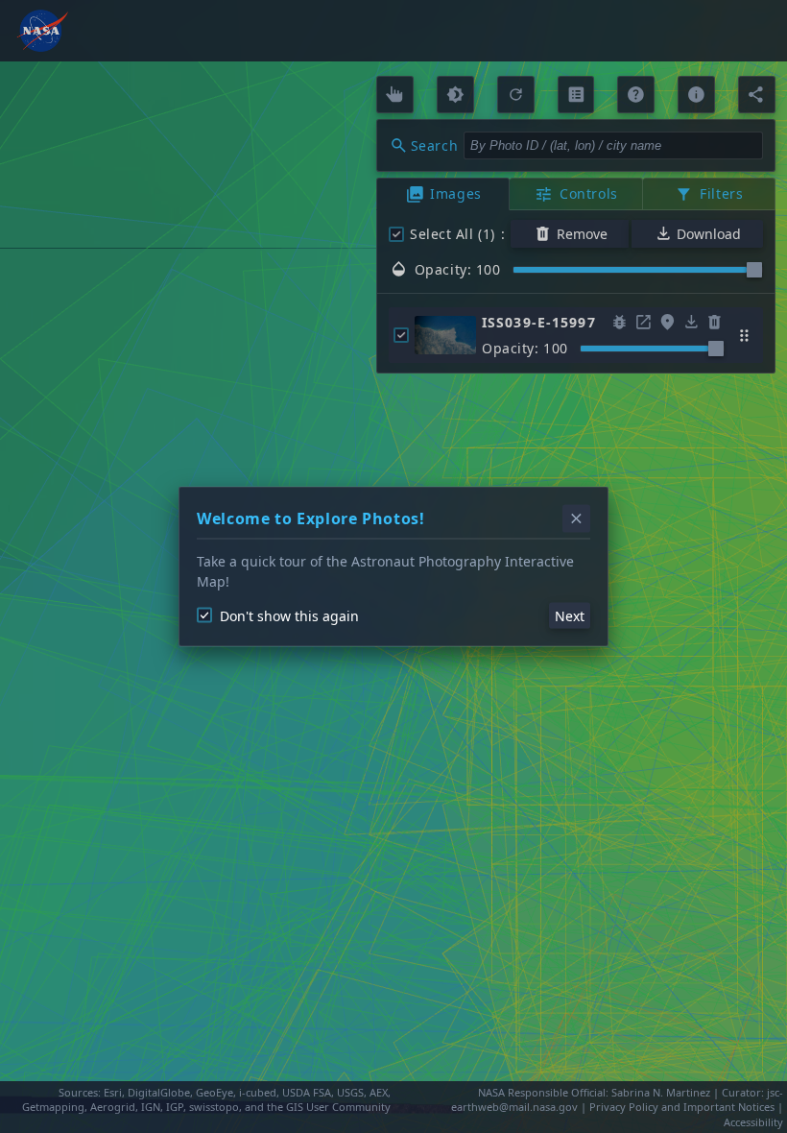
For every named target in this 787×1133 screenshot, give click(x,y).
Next (569, 615)
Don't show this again (289, 615)
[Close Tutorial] (576, 519)
